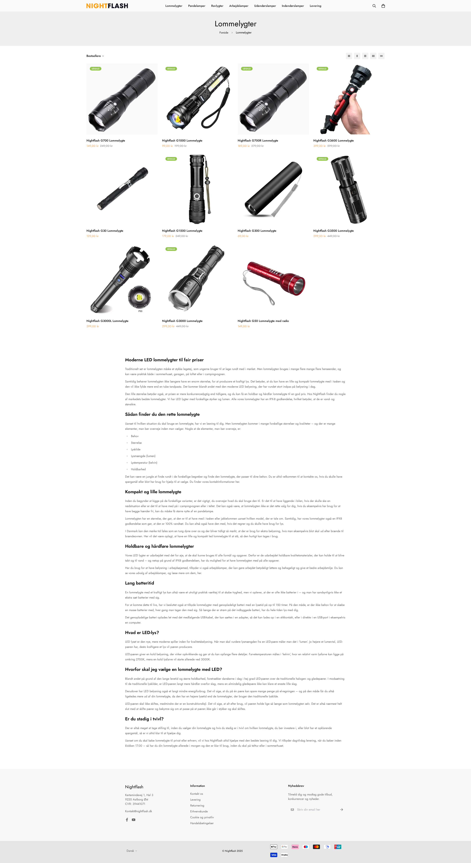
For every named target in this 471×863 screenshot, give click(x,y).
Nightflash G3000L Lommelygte (107, 321)
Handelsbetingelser (202, 823)
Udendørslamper (265, 6)
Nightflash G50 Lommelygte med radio (263, 321)
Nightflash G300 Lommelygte (257, 231)
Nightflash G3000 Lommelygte (182, 321)
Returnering (197, 805)
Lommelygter (173, 6)
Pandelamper (196, 6)
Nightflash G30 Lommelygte (104, 231)
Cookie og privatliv (202, 817)
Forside (223, 33)
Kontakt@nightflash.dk (138, 811)
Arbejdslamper (238, 6)
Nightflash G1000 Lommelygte (182, 140)
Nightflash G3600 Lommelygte (333, 140)
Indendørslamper (293, 6)
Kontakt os (196, 794)
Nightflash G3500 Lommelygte (333, 231)
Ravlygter (217, 6)
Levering (315, 6)
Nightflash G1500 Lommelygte (182, 231)
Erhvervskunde (199, 811)
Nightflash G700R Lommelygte (258, 140)
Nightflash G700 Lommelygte (105, 140)
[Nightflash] (107, 5)
